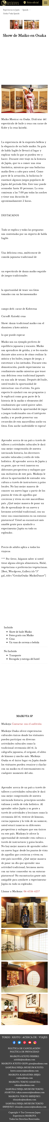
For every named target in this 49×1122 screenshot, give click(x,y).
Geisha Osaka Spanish (11, 13)
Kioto (16, 1037)
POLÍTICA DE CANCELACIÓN (24, 1048)
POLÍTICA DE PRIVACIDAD (24, 1051)
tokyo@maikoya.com (24, 1085)
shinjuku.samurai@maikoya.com (30, 1106)
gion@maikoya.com (38, 1063)
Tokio (6, 1037)
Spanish (25, 10)
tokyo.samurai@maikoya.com (30, 1092)
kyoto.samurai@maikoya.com (24, 1070)
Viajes (43, 1037)
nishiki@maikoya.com (24, 1059)
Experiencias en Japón (11, 10)
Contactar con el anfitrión (27, 724)
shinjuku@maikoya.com (24, 1099)
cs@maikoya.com (24, 1078)
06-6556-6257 (32, 891)
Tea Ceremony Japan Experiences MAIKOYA (27, 1114)
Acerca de (29, 1037)
